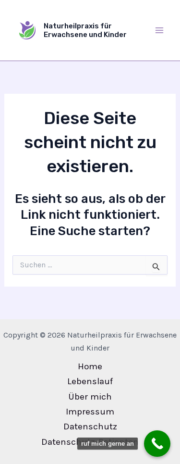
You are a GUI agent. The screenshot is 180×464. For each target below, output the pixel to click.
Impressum (90, 411)
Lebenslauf (90, 381)
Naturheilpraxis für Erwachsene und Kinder (85, 30)
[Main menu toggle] (160, 30)
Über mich (90, 396)
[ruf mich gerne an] (157, 443)
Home (90, 366)
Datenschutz (90, 426)
